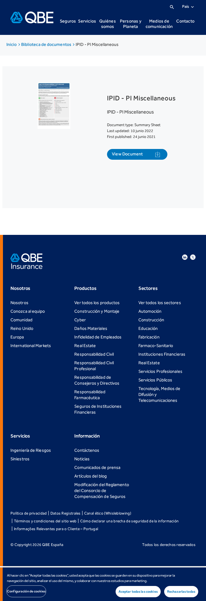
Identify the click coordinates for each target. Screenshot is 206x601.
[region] (103, 584)
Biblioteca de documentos (46, 44)
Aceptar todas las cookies (138, 591)
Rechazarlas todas (181, 591)
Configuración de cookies (26, 591)
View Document (127, 153)
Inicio (12, 44)
